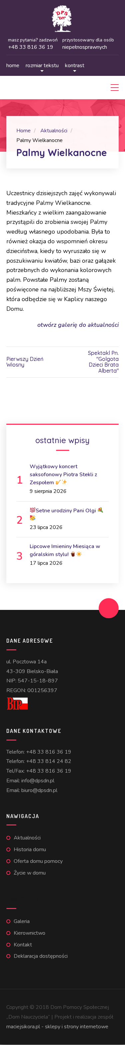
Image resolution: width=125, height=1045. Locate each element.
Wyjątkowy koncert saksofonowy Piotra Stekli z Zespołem (63, 474)
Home (12, 65)
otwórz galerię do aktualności (78, 325)
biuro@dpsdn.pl (39, 790)
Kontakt (23, 944)
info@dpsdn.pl (37, 780)
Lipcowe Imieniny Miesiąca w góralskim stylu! (65, 550)
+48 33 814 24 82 (48, 761)
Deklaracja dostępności (41, 956)
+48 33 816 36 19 (48, 752)
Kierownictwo (29, 933)
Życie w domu (30, 873)
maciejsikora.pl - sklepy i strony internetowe (57, 1026)
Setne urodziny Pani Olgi (66, 510)
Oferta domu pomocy (38, 861)
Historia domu (30, 849)
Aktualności (27, 837)
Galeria (22, 921)
